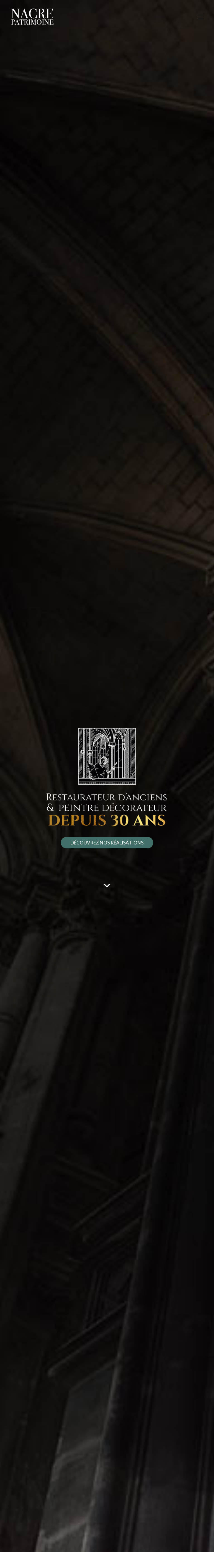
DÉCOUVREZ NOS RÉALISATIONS (107, 843)
